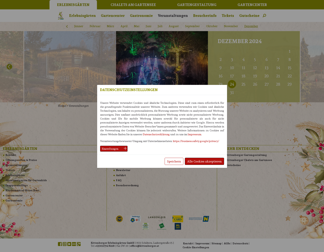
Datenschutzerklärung (156, 134)
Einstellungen (110, 148)
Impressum (194, 134)
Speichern (174, 161)
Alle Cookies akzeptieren (204, 161)
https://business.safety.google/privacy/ (196, 141)
